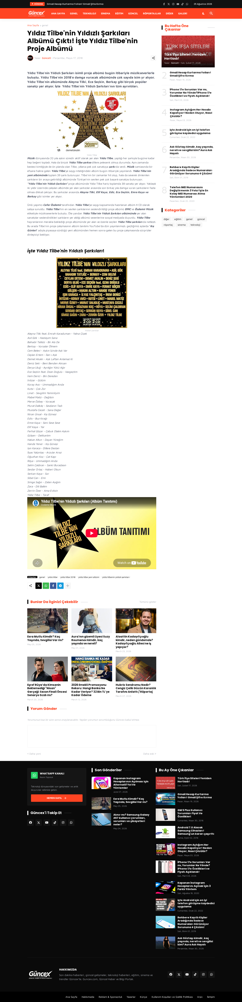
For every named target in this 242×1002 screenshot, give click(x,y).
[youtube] (47, 822)
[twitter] (38, 822)
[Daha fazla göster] (67, 586)
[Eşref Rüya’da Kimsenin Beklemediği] (47, 669)
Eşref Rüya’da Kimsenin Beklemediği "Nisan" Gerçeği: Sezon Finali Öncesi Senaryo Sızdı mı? (47, 690)
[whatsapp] (71, 822)
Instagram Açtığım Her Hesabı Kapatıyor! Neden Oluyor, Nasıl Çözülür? (191, 113)
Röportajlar (152, 13)
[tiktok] (55, 822)
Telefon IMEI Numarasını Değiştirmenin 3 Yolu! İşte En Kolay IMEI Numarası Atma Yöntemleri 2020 (189, 192)
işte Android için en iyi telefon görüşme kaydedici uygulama (190, 131)
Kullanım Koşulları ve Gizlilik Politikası (172, 996)
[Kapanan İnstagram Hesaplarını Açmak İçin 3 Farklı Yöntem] (165, 887)
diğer (166, 219)
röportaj (168, 224)
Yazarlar (131, 996)
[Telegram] (60, 586)
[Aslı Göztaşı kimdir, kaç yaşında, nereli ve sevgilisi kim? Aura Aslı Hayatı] (165, 943)
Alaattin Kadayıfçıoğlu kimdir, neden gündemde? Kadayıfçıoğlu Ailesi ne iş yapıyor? (134, 642)
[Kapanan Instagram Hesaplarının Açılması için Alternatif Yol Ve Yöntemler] (101, 783)
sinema (182, 224)
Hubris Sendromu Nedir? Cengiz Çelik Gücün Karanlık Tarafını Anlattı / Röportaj (136, 688)
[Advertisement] (188, 289)
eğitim (177, 219)
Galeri (182, 13)
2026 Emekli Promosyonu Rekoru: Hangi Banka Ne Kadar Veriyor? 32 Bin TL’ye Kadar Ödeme (90, 690)
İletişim (211, 996)
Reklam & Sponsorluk (110, 996)
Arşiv (200, 996)
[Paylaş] (153, 58)
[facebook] (30, 822)
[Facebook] (53, 586)
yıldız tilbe (52, 577)
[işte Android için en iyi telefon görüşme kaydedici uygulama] (165, 905)
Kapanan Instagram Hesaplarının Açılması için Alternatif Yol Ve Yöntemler (130, 783)
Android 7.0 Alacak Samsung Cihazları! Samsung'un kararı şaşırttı (196, 831)
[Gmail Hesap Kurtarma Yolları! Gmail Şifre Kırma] (165, 799)
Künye (143, 996)
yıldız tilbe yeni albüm (88, 577)
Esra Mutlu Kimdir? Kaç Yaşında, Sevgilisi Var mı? (45, 638)
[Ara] (211, 13)
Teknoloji (89, 13)
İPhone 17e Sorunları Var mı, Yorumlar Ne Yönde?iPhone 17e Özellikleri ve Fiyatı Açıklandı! (191, 93)
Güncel (133, 13)
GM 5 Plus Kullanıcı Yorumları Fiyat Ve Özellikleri (190, 813)
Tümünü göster (147, 602)
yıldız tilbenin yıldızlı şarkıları (116, 577)
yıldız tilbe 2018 (67, 577)
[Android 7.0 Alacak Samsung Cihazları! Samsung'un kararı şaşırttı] (165, 832)
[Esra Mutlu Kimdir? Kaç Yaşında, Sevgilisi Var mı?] (47, 620)
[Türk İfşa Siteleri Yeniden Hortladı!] (165, 783)
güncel (201, 219)
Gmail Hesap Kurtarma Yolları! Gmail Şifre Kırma (75, 4)
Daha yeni (35, 753)
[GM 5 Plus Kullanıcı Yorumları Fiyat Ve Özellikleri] (165, 815)
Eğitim (119, 13)
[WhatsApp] (46, 586)
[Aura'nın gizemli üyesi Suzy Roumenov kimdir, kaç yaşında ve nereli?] (91, 620)
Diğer (169, 13)
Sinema (105, 13)
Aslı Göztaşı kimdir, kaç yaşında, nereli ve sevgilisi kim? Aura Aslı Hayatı (191, 150)
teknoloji (195, 224)
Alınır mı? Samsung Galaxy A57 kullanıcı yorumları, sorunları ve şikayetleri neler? (131, 819)
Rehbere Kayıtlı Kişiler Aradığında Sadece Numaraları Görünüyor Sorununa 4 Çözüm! (191, 170)
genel (45, 25)
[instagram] (63, 822)
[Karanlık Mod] (204, 13)
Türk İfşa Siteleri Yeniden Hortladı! (195, 780)
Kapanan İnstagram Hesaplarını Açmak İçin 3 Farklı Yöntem (194, 886)
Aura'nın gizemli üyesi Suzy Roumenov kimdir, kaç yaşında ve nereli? (90, 640)
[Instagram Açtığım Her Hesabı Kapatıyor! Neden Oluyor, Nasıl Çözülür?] (165, 849)
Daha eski (148, 753)
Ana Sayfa (58, 13)
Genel (74, 13)
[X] (38, 586)
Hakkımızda (88, 996)
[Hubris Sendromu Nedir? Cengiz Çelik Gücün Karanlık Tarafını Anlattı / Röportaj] (136, 669)
